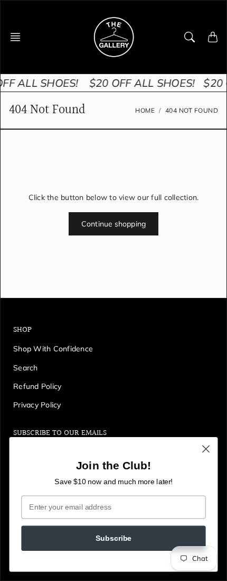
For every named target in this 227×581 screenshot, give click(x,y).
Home (145, 110)
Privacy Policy (37, 405)
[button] (18, 37)
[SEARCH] (189, 37)
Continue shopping (113, 224)
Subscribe (113, 538)
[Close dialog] (206, 449)
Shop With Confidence (53, 348)
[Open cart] (212, 37)
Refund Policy (37, 386)
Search (25, 368)
